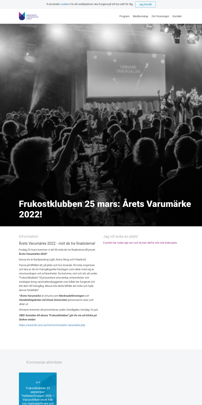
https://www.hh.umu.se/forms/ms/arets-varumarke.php (52, 325)
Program (124, 16)
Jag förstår (145, 4)
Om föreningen (160, 16)
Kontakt (177, 16)
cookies (65, 4)
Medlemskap (140, 16)
